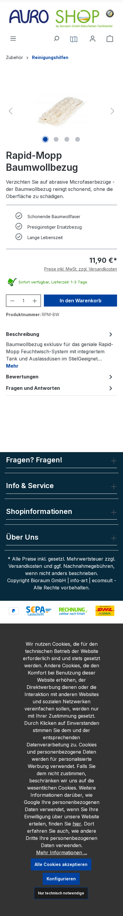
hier (77, 824)
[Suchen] (56, 37)
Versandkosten (25, 566)
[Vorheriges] (10, 111)
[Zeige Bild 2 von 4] (56, 139)
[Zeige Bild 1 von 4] (45, 139)
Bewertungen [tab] (22, 377)
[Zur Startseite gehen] (61, 19)
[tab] (60, 349)
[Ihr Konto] (92, 39)
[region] (61, 111)
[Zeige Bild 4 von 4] (77, 139)
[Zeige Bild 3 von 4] (66, 139)
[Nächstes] (112, 111)
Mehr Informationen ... (61, 852)
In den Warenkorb (81, 301)
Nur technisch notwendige (61, 893)
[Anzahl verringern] (12, 301)
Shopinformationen (39, 511)
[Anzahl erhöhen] (35, 301)
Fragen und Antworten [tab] (33, 388)
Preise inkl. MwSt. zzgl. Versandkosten (80, 269)
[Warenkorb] (110, 39)
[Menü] (13, 37)
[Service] (73, 39)
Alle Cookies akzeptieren (61, 864)
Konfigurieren (61, 878)
